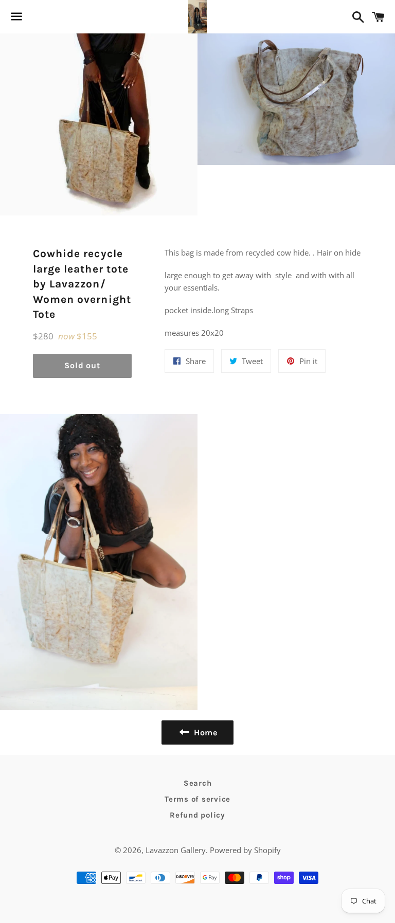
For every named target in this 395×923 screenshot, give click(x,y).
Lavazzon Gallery (176, 850)
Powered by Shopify (245, 850)
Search (198, 783)
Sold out (82, 365)
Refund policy (197, 815)
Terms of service (197, 799)
